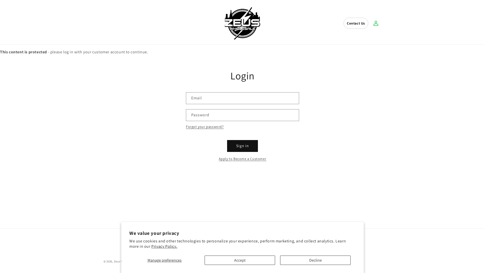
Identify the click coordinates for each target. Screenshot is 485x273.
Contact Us (356, 23)
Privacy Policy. (164, 246)
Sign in (242, 145)
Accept (240, 260)
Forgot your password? (205, 126)
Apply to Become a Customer (242, 158)
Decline (315, 260)
